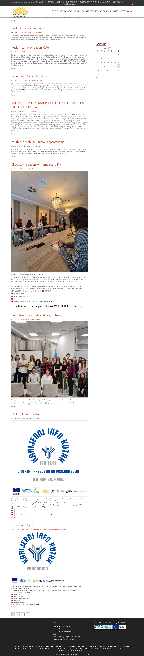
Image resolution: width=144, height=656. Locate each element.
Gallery (13, 20)
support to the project (59, 529)
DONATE (43, 2)
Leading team (50, 646)
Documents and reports (35, 646)
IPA (61, 2)
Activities (20, 2)
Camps (84, 646)
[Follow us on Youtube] (132, 4)
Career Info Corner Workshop (29, 76)
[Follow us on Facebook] (130, 4)
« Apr (97, 77)
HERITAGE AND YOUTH (53, 2)
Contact (38, 2)
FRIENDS (97, 648)
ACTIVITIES (76, 11)
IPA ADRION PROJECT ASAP (71, 2)
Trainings (39, 32)
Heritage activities (112, 646)
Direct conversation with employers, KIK (36, 164)
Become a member (29, 2)
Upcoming (101, 2)
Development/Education (97, 646)
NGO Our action (48, 529)
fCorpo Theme (69, 654)
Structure (24, 646)
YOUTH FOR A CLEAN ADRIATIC (114, 2)
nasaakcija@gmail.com (70, 4)
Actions (77, 646)
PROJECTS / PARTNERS (90, 2)
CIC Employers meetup (25, 414)
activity (42, 529)
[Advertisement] (109, 26)
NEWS (81, 2)
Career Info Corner (23, 525)
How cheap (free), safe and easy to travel (36, 315)
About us (14, 2)
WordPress (85, 654)
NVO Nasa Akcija (26, 32)
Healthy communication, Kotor (30, 47)
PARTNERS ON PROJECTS (109, 648)
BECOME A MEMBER (105, 11)
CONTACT (123, 11)
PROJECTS (123, 648)
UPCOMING (62, 11)
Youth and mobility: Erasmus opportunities (38, 142)
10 (27, 614)
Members (59, 646)
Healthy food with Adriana (27, 28)
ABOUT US (54, 11)
